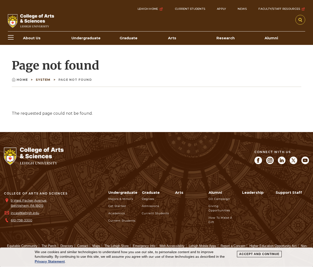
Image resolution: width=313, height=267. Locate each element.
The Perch (49, 246)
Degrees (148, 199)
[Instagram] (270, 163)
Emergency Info (144, 246)
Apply (221, 8)
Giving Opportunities (219, 208)
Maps (96, 246)
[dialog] (156, 257)
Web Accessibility (172, 246)
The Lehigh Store (116, 246)
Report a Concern (233, 246)
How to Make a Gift (220, 220)
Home (23, 80)
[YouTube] (305, 163)
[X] (293, 163)
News (242, 8)
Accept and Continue (259, 254)
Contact (82, 246)
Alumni (215, 192)
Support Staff (289, 192)
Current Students (190, 8)
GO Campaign (219, 199)
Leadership (253, 192)
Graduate (151, 192)
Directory (66, 246)
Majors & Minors (120, 199)
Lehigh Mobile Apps (202, 246)
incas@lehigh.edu (25, 213)
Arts (179, 192)
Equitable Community (22, 246)
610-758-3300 (21, 220)
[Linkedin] (282, 163)
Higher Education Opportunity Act (273, 246)
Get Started (117, 206)
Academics (116, 213)
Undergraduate (122, 192)
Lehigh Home (148, 8)
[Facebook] (258, 163)
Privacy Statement (50, 261)
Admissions (150, 206)
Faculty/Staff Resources (279, 8)
